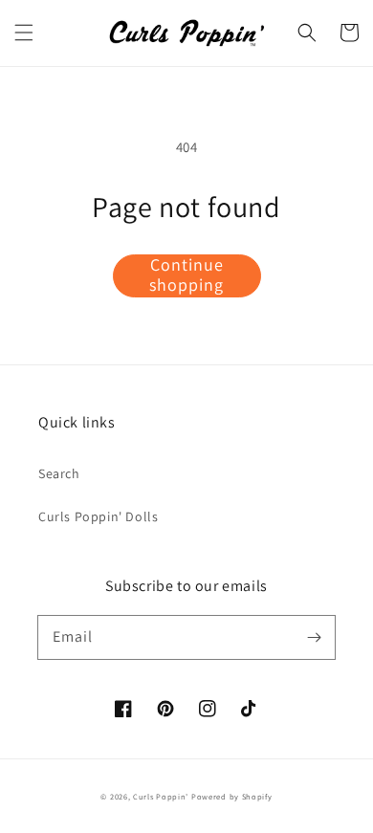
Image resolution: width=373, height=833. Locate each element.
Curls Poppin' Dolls (98, 516)
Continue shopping (186, 275)
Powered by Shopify (232, 796)
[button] (24, 32)
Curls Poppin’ (160, 796)
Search (59, 473)
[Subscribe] (314, 637)
